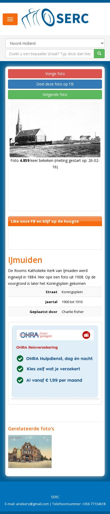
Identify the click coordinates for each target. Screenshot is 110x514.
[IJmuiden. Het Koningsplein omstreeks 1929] (30, 451)
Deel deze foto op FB (55, 84)
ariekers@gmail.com (32, 503)
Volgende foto (55, 94)
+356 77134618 (93, 503)
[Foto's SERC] (55, 19)
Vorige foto (55, 73)
